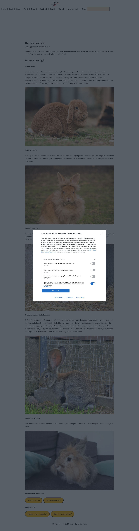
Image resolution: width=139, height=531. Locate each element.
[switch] (92, 263)
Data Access (69, 297)
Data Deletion (59, 297)
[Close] (102, 233)
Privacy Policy (80, 297)
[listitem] (69, 259)
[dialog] (69, 265)
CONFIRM (55, 290)
